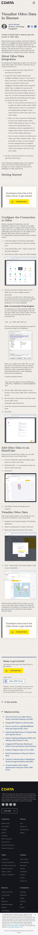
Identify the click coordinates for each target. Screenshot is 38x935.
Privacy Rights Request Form (15, 927)
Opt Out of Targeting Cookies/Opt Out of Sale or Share (19, 931)
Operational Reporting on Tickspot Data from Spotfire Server (21, 733)
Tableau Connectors (8, 848)
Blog (3, 898)
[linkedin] (3, 804)
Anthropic (23, 892)
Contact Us (23, 881)
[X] (6, 804)
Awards (22, 868)
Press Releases (24, 862)
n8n (21, 904)
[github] (10, 804)
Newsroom (23, 865)
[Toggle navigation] (33, 2)
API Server (5, 836)
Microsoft (23, 901)
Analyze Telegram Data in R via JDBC (20, 750)
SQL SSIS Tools (24, 829)
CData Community (7, 892)
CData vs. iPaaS (6, 871)
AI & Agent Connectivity (9, 865)
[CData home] (9, 2)
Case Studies (6, 895)
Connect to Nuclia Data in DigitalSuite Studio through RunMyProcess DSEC (20, 760)
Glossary (4, 907)
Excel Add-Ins (6, 842)
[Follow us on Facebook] (29, 26)
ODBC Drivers (6, 823)
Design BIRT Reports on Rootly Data (19, 723)
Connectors (5, 859)
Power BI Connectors (8, 845)
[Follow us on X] (32, 26)
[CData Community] (14, 804)
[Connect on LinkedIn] (35, 26)
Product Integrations (8, 862)
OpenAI (22, 907)
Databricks (23, 895)
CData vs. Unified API (8, 875)
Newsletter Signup (7, 904)
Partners (22, 875)
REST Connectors (7, 839)
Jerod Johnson (14, 24)
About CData (24, 859)
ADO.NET (4, 829)
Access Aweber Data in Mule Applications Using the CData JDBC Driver (19, 767)
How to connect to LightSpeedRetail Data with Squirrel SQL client (19, 727)
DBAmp (22, 833)
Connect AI (23, 826)
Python (4, 833)
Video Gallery (6, 910)
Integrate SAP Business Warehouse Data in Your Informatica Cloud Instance (21, 745)
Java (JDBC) (5, 826)
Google (22, 898)
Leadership (23, 871)
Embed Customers (7, 868)
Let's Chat (7, 811)
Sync (21, 823)
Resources (5, 901)
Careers (22, 878)
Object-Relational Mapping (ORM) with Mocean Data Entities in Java (21, 739)
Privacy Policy (15, 924)
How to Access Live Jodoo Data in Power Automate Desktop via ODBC (19, 718)
